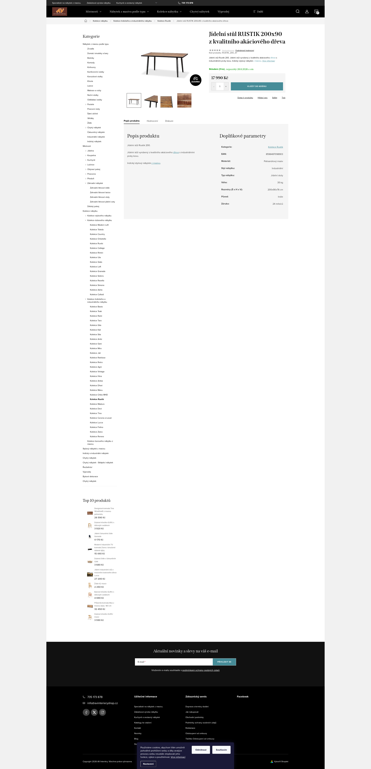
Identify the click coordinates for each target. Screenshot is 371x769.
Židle (89, 122)
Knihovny (91, 67)
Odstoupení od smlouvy (196, 733)
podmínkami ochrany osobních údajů (201, 670)
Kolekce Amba (96, 380)
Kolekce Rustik (97, 399)
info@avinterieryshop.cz (102, 703)
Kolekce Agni (96, 366)
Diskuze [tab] (169, 120)
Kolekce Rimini (96, 252)
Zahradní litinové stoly (100, 197)
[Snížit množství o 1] (213, 86)
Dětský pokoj (93, 206)
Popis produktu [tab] (132, 120)
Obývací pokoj (93, 169)
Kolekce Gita (95, 325)
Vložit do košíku (257, 86)
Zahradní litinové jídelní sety (102, 201)
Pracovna (91, 173)
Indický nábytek (94, 141)
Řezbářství (87, 467)
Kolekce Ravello (97, 280)
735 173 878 (95, 697)
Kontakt (137, 728)
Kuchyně (91, 160)
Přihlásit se (224, 661)
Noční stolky (92, 95)
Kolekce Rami (96, 315)
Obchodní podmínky (195, 717)
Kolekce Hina (96, 376)
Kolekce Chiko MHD (99, 394)
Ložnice (90, 164)
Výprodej (87, 471)
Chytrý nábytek (94, 127)
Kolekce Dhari (96, 385)
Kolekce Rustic (96, 243)
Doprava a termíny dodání (197, 706)
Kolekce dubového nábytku (99, 220)
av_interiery (102, 712)
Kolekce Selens (97, 275)
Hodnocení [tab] (152, 120)
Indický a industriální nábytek (96, 453)
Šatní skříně (92, 113)
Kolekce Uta (95, 257)
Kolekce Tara (95, 320)
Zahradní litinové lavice (100, 192)
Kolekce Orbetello (98, 238)
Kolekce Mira (95, 348)
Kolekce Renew (97, 436)
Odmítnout (200, 749)
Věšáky (90, 118)
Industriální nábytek (96, 136)
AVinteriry (94, 712)
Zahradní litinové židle (100, 187)
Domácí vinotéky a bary (97, 53)
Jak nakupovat (192, 712)
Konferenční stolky (95, 71)
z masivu (257, 60)
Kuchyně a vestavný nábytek (129, 2)
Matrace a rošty (94, 90)
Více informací (178, 757)
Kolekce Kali (95, 329)
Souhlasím (221, 749)
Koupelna (91, 155)
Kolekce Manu (96, 390)
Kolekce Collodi (97, 294)
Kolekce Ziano (96, 431)
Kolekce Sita (95, 334)
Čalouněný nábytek (96, 132)
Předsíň (90, 178)
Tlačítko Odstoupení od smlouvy (200, 738)
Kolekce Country (97, 234)
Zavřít (225, 97)
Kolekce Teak (96, 311)
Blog (136, 738)
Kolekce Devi (96, 408)
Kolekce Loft (95, 266)
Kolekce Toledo (97, 229)
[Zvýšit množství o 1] (226, 86)
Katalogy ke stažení (142, 722)
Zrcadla (90, 48)
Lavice (90, 85)
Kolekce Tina (95, 413)
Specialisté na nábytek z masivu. (66, 2)
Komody (91, 62)
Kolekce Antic (96, 339)
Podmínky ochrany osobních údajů (201, 722)
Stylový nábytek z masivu (94, 448)
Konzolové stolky (95, 76)
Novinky (137, 733)
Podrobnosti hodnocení (244, 50)
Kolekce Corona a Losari (101, 417)
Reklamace (190, 728)
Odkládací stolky (94, 99)
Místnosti (87, 146)
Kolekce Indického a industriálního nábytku (97, 300)
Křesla (90, 81)
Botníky (90, 58)
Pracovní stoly (93, 109)
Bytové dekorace (90, 476)
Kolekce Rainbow (97, 357)
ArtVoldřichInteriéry (86, 712)
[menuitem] (94, 11)
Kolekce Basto (96, 306)
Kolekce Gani (96, 343)
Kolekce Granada (97, 271)
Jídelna (90, 150)
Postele (90, 104)
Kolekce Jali (95, 353)
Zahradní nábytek (95, 183)
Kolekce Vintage (97, 371)
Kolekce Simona (97, 285)
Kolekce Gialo (96, 262)
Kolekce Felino (96, 427)
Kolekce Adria (96, 289)
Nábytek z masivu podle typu (96, 44)
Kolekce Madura (97, 404)
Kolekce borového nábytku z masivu (100, 442)
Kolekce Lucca (96, 422)
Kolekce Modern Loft (99, 224)
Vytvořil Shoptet (281, 761)
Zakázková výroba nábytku (99, 2)
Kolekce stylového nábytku (99, 215)
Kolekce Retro (96, 362)
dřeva (272, 57)
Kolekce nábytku (90, 211)
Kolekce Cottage (97, 248)
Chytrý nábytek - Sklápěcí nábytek (98, 462)
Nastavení (148, 764)
